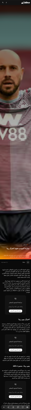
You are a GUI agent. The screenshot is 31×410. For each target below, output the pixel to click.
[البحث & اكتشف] (2, 2)
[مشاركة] (8, 407)
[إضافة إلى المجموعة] (13, 407)
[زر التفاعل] (22, 407)
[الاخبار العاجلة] (6, 2)
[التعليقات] (18, 407)
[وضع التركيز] (27, 407)
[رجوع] (3, 407)
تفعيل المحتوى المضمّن (15, 311)
